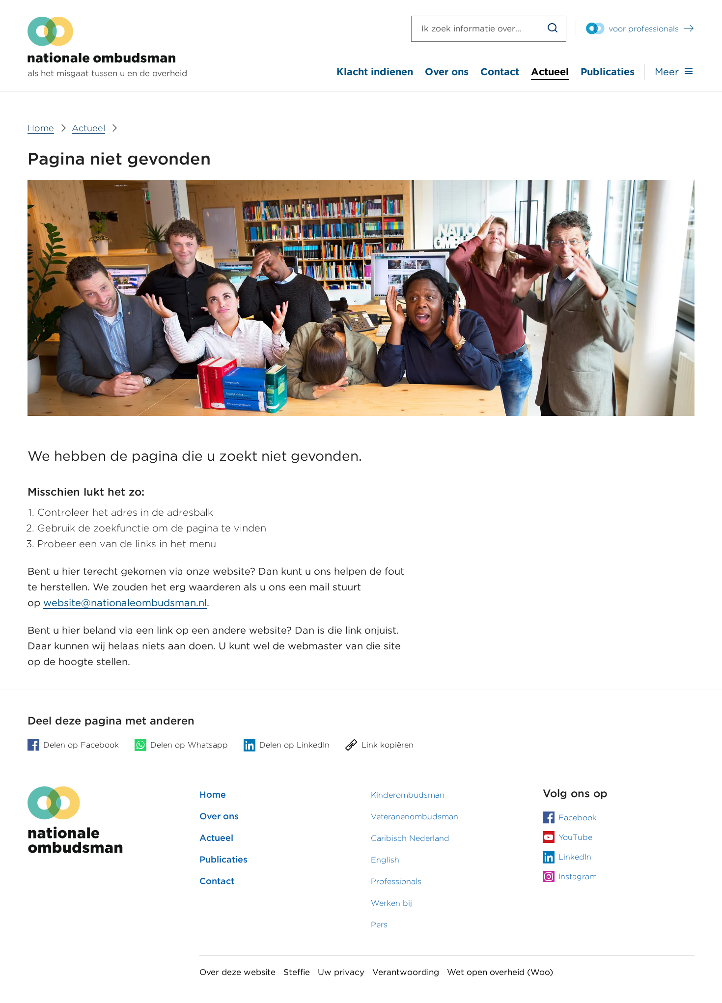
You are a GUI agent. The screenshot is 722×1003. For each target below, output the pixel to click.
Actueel (550, 72)
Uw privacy (341, 972)
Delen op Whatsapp (189, 745)
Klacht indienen (374, 72)
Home (212, 794)
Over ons (447, 72)
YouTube (575, 837)
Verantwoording (405, 972)
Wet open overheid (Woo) (500, 972)
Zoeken (552, 29)
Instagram (577, 876)
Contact (499, 72)
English (385, 859)
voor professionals (644, 28)
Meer (667, 72)
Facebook (577, 817)
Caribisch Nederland (410, 838)
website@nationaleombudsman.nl (125, 603)
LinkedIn (574, 857)
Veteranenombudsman (414, 816)
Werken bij (391, 903)
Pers (379, 924)
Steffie (296, 972)
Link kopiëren (387, 745)
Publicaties (608, 72)
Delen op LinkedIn (294, 745)
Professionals (396, 881)
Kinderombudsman (407, 795)
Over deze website (237, 972)
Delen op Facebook (81, 745)
